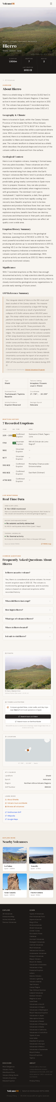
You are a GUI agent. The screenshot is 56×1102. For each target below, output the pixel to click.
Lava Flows (33, 1001)
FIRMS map (47, 544)
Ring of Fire (34, 922)
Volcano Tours (8, 1069)
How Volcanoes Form (37, 917)
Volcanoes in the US (37, 1004)
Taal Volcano (34, 984)
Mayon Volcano (35, 959)
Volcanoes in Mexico (37, 1047)
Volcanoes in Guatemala (39, 1049)
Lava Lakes (34, 1038)
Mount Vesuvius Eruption (39, 1013)
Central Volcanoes (36, 945)
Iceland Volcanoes (36, 993)
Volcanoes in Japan (37, 1016)
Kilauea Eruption (9, 1081)
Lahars (32, 973)
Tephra (32, 1058)
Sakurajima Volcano (37, 1018)
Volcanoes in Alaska (37, 1027)
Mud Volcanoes (35, 948)
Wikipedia (11, 816)
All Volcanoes (10, 80)
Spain (5, 41)
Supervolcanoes (35, 919)
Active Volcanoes (9, 919)
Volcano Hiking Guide (10, 1075)
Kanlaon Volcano (36, 996)
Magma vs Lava (35, 999)
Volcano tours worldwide (17, 803)
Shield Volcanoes (36, 928)
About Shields (13, 800)
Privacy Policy (35, 1081)
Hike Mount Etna (9, 1072)
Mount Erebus (35, 1052)
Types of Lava (35, 1035)
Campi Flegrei (35, 987)
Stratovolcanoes (36, 925)
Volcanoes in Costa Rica (38, 1032)
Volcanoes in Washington (39, 1010)
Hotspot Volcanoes (36, 956)
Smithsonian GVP (14, 812)
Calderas (33, 936)
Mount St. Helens (36, 962)
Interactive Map (8, 917)
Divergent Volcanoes (37, 942)
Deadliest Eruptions (37, 1041)
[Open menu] (51, 3)
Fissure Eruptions (36, 1055)
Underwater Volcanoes (38, 953)
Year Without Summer (38, 990)
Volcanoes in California (38, 1030)
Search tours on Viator (29, 717)
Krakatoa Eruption (36, 970)
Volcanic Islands (35, 982)
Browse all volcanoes (15, 806)
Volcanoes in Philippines (38, 1024)
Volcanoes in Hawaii (37, 1021)
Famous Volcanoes (9, 922)
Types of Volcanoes (37, 914)
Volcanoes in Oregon (37, 1007)
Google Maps (12, 819)
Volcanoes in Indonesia (38, 965)
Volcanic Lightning (36, 979)
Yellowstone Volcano (37, 950)
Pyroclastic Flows (36, 934)
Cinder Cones (35, 931)
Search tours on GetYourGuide (29, 722)
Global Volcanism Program (35, 370)
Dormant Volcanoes (37, 939)
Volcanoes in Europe (37, 1044)
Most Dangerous (9, 1067)
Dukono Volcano (35, 976)
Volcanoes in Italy (36, 967)
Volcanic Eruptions (9, 1078)
